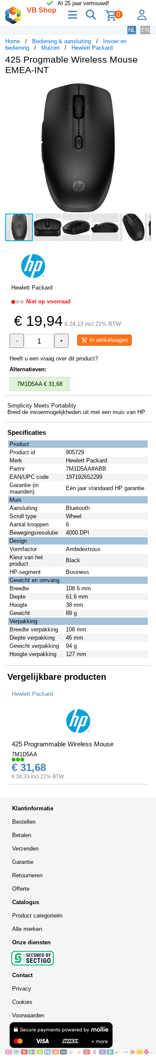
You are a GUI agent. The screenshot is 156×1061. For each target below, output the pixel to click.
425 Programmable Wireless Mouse (63, 744)
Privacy (21, 988)
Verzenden (25, 848)
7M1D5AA (24, 754)
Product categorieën (37, 915)
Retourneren (27, 875)
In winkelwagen (108, 340)
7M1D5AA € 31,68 (39, 384)
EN (145, 30)
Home (12, 41)
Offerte (20, 889)
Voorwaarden (28, 1015)
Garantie (22, 862)
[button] (143, 91)
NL (131, 30)
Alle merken (27, 929)
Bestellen (24, 822)
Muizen (50, 48)
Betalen (21, 835)
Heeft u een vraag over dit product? (54, 358)
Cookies (22, 1002)
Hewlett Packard (92, 48)
